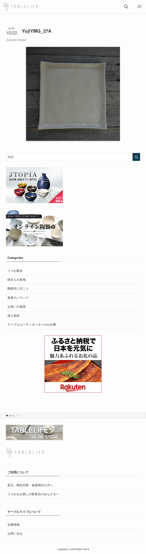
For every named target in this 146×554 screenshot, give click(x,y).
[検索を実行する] (136, 157)
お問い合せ (15, 533)
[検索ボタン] (126, 6)
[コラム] (20, 6)
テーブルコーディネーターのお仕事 (31, 324)
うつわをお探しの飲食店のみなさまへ (33, 494)
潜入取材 (13, 315)
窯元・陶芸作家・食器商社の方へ (30, 485)
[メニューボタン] (139, 6)
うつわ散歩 (15, 270)
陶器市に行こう (18, 288)
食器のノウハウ (18, 297)
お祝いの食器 (16, 306)
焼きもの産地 (16, 279)
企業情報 (13, 524)
